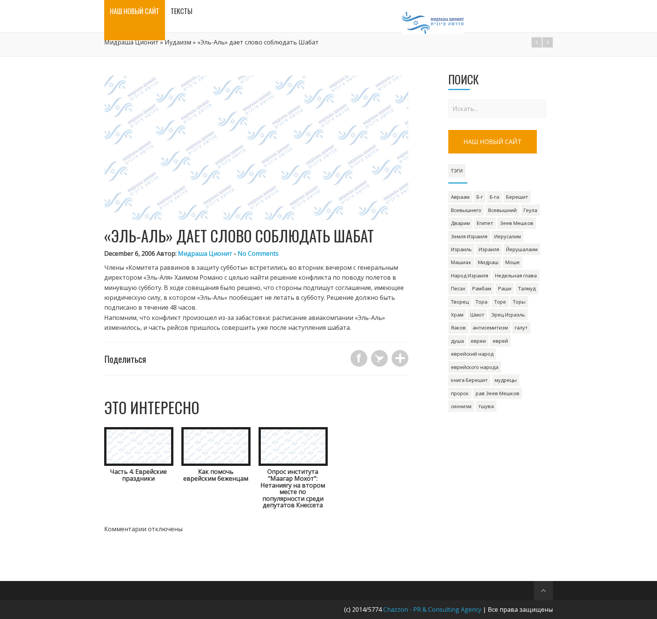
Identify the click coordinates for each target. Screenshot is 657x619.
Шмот (477, 314)
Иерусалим (507, 236)
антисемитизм (490, 327)
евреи (478, 340)
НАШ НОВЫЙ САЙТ (492, 142)
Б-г (479, 196)
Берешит (517, 196)
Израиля (489, 249)
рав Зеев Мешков (497, 393)
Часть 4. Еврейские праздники (138, 475)
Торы (519, 301)
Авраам (460, 196)
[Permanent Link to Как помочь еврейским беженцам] (216, 463)
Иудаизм (178, 42)
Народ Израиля (469, 275)
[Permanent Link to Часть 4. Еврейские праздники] (138, 463)
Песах (458, 288)
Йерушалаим (522, 249)
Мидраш (488, 262)
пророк (460, 393)
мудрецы (506, 380)
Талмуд (527, 288)
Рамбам (481, 288)
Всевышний (502, 210)
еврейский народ (472, 353)
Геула (530, 210)
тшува (486, 406)
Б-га (494, 196)
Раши (504, 288)
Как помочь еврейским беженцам (215, 475)
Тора (481, 301)
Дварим (460, 223)
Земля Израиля (469, 236)
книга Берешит (469, 380)
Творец (460, 301)
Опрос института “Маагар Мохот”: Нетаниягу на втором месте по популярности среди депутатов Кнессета (292, 488)
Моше (512, 262)
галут (521, 327)
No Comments (258, 253)
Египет (485, 223)
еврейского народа (474, 367)
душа (457, 340)
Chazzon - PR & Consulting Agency (432, 609)
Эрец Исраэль (508, 314)
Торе (500, 301)
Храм (457, 314)
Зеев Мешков (516, 223)
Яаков (458, 327)
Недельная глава (516, 275)
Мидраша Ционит (131, 42)
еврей (500, 340)
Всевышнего (466, 210)
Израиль (461, 249)
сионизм (461, 406)
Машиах (461, 262)
